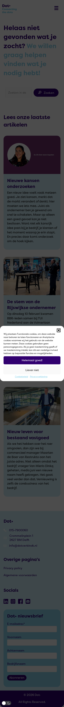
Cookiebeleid (21, 376)
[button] (58, 330)
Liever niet (32, 370)
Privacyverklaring (38, 376)
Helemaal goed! (32, 360)
